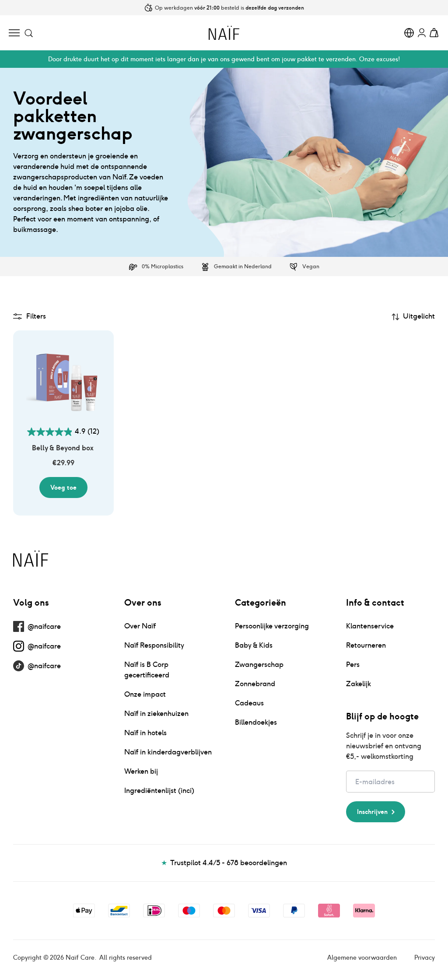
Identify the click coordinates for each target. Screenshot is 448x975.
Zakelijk (358, 683)
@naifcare (44, 626)
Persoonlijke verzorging (272, 626)
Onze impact (145, 694)
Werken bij (141, 771)
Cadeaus (249, 703)
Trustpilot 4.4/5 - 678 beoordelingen (224, 862)
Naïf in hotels (145, 732)
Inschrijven (372, 812)
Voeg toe (63, 487)
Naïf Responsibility (154, 645)
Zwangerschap (259, 664)
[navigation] (14, 32)
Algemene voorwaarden (362, 957)
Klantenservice (370, 626)
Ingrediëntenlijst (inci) (159, 790)
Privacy (424, 957)
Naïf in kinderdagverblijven (168, 752)
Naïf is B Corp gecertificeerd (146, 670)
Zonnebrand (255, 683)
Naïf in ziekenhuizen (156, 713)
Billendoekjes (256, 722)
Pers (353, 664)
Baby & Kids (254, 645)
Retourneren (366, 645)
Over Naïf (140, 626)
